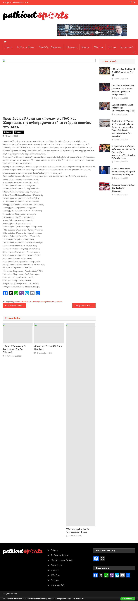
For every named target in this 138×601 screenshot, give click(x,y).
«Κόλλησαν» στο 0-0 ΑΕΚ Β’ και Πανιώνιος (48, 347)
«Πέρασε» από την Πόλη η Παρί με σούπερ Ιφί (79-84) (123, 72)
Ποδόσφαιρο (71, 47)
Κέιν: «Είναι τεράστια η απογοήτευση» (16, 305)
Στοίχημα (112, 47)
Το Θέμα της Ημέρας (26, 47)
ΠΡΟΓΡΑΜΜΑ (56, 301)
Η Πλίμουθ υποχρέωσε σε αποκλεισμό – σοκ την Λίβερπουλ (14, 349)
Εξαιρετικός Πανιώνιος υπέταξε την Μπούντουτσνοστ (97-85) (123, 108)
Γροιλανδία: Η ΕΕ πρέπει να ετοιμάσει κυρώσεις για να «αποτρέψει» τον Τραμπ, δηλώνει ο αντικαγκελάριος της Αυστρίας (122, 128)
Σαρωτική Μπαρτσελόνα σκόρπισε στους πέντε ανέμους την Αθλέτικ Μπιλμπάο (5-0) (123, 90)
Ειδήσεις (9, 47)
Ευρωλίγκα (15, 301)
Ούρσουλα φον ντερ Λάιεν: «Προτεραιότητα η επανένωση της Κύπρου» (123, 172)
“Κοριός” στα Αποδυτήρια (50, 47)
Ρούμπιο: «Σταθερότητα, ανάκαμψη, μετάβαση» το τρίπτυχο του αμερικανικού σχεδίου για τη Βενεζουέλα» (123, 152)
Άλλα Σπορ (98, 47)
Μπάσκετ (86, 47)
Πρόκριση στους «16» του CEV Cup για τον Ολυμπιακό (123, 188)
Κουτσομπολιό (126, 47)
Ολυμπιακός (34, 301)
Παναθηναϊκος (45, 301)
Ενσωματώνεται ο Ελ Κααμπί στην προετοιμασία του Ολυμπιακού (85, 305)
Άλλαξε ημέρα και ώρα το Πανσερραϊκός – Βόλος (77, 530)
